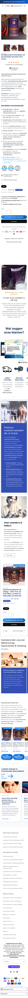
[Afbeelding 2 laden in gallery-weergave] (14, 48)
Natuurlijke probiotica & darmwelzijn (12, 878)
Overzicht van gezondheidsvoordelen (13, 859)
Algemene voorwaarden (9, 914)
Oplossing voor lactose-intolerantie (12, 871)
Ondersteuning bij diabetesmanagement (13, 863)
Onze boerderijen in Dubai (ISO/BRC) (12, 904)
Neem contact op (7, 921)
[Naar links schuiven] (1, 48)
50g (4, 186)
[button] (3, 6)
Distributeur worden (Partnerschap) (12, 897)
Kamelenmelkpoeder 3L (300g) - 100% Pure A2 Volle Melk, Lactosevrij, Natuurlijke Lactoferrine (6, 744)
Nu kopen (14, 221)
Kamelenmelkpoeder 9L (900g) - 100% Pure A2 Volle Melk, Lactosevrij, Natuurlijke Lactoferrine (18, 744)
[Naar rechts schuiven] (26, 48)
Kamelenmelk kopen (8, 856)
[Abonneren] (23, 961)
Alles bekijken (4, 649)
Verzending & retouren (9, 911)
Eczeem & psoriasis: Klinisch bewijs (12, 843)
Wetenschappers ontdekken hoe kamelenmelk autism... (13, 671)
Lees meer (9, 555)
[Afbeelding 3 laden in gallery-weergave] (21, 48)
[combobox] (14, 989)
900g (6, 608)
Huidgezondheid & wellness (10, 885)
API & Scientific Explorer (9, 938)
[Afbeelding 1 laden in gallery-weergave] (7, 48)
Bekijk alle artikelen (4, 776)
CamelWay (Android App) (9, 934)
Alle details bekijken (18, 630)
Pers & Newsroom (7, 907)
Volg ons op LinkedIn (8, 924)
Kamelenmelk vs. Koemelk (10, 875)
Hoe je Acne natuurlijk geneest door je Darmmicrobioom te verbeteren (9, 801)
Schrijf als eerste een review (14, 242)
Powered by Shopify (18, 986)
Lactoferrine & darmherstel (10, 836)
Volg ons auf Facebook (9, 928)
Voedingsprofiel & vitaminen (10, 881)
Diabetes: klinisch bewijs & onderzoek (13, 847)
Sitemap (5, 931)
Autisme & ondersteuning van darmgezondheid (10, 867)
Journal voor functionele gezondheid (12, 888)
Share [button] (6, 630)
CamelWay (11, 986)
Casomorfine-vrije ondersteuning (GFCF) (13, 840)
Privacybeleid (6, 918)
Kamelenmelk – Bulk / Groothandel (12, 901)
